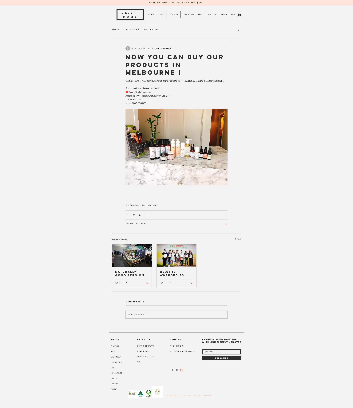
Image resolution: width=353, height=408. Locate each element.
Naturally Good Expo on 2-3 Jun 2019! (129, 273)
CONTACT (115, 384)
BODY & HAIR (116, 362)
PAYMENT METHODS (145, 357)
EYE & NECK (116, 357)
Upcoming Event (151, 29)
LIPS (112, 368)
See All (238, 239)
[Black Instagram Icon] (177, 370)
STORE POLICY (143, 351)
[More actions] (226, 48)
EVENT (114, 389)
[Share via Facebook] (126, 215)
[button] (239, 14)
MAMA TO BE (116, 373)
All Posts (115, 29)
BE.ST (130, 12)
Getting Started (132, 29)
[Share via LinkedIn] (140, 215)
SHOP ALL (115, 346)
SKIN (113, 351)
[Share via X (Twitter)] (133, 215)
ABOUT (114, 378)
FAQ (138, 362)
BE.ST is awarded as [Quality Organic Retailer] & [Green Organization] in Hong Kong (175, 273)
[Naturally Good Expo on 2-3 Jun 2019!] (132, 255)
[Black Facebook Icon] (172, 370)
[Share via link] (147, 215)
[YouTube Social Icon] (181, 370)
